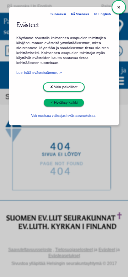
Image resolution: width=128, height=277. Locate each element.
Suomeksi (58, 14)
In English (102, 14)
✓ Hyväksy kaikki (64, 102)
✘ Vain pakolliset (64, 87)
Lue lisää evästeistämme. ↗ (39, 73)
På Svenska (80, 14)
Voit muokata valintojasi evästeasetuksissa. (63, 116)
